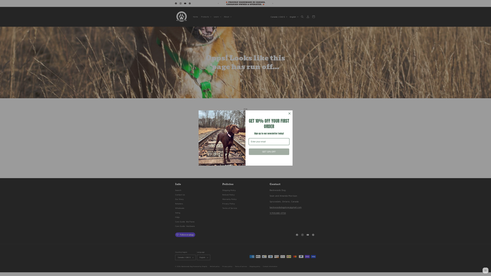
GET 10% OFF (269, 152)
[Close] (289, 113)
